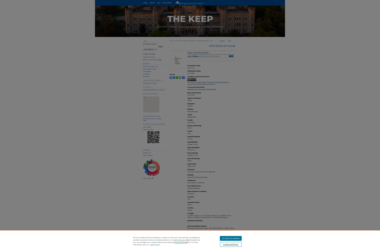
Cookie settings (181, 242)
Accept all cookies (230, 238)
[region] (190, 241)
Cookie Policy (155, 245)
